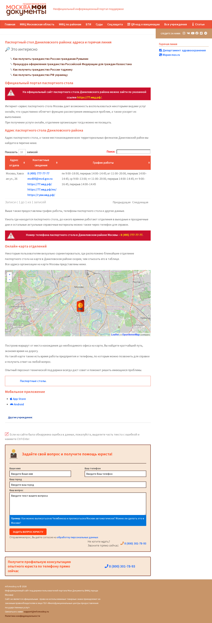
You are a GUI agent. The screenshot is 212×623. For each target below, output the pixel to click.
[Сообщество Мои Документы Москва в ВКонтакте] (188, 33)
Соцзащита (115, 24)
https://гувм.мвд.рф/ (41, 195)
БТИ (88, 24)
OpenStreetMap (131, 334)
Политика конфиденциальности (22, 615)
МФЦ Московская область (37, 24)
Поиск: (111, 151)
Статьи (199, 24)
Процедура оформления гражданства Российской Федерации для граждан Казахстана (72, 64)
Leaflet (115, 334)
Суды (99, 24)
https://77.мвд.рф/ (89, 97)
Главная (10, 24)
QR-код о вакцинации (145, 24)
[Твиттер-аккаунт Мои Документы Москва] (201, 33)
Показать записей (21, 152)
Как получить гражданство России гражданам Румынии (50, 59)
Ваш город (15, 479)
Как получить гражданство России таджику (43, 69)
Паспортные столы (33, 381)
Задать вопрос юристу (28, 531)
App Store (19, 399)
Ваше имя (15, 468)
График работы (103, 162)
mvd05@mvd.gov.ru (40, 179)
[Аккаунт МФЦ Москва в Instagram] (184, 33)
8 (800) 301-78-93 (135, 543)
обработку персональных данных (77, 537)
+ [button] (9, 274)
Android (18, 404)
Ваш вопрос (16, 490)
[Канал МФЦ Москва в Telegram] (205, 33)
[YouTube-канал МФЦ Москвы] (192, 33)
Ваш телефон (93, 468)
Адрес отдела (14, 162)
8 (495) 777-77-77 (38, 173)
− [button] (9, 279)
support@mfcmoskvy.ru (36, 611)
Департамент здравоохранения (184, 50)
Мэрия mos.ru (171, 55)
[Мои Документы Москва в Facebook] (196, 33)
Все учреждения (175, 24)
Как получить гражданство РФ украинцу (40, 75)
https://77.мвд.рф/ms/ (41, 189)
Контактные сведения (41, 162)
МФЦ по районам (70, 24)
